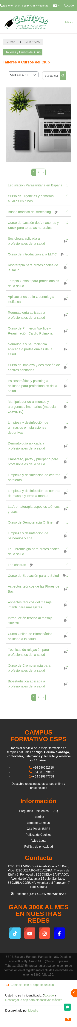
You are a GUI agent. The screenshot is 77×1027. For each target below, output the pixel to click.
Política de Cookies (38, 834)
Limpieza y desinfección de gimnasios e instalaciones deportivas (28, 427)
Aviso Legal (38, 840)
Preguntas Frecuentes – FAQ (38, 810)
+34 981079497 (43, 772)
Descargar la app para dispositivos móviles (33, 1000)
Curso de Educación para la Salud (33, 576)
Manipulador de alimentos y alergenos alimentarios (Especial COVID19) (32, 407)
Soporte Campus (38, 822)
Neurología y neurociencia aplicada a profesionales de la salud (30, 349)
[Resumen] (67, 185)
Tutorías (38, 816)
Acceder (69, 5)
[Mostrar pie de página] (68, 1019)
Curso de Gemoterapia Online (30, 522)
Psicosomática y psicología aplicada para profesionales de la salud (32, 386)
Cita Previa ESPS (38, 828)
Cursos (10, 42)
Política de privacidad (38, 846)
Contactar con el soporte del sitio (32, 984)
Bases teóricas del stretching (29, 212)
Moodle (33, 1010)
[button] (56, 5)
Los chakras (17, 565)
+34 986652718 (43, 767)
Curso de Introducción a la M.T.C (32, 254)
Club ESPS (32, 42)
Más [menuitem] (68, 22)
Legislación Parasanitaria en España (35, 185)
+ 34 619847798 (43, 776)
